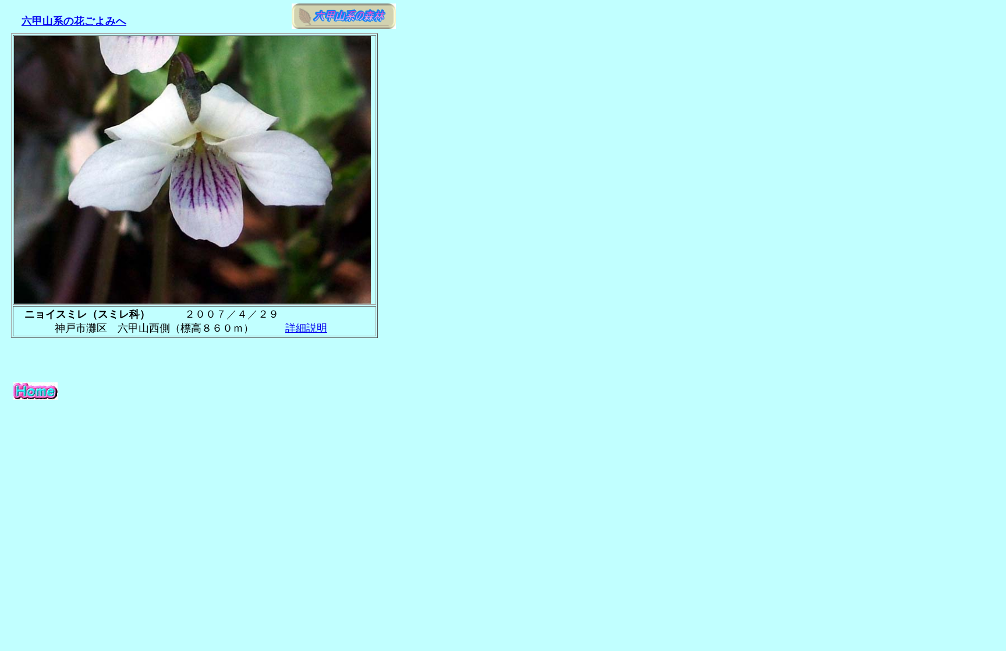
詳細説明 (306, 328)
